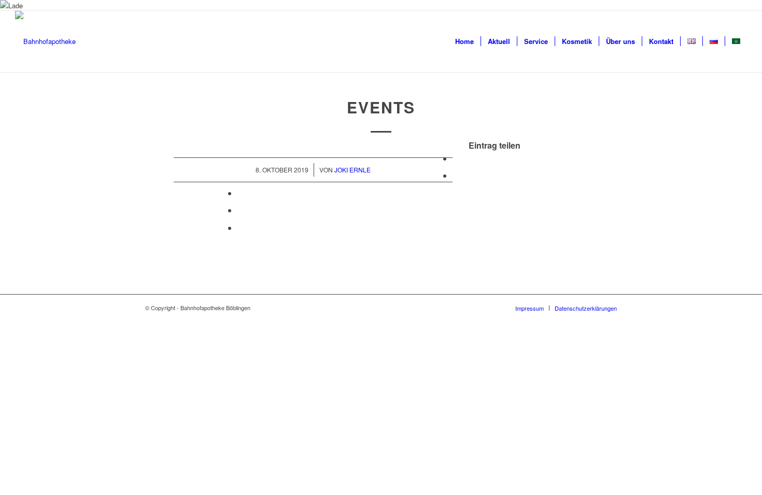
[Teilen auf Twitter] (456, 175)
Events (381, 107)
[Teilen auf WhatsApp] (240, 192)
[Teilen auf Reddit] (240, 227)
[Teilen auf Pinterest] (240, 210)
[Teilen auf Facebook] (456, 158)
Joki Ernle (352, 169)
